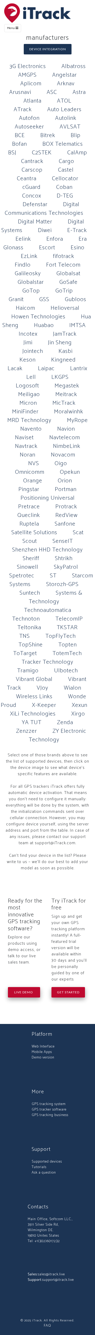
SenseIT (63, 541)
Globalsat (68, 273)
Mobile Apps (42, 1052)
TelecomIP (69, 619)
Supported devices (47, 1162)
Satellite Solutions (34, 532)
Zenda (65, 722)
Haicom (25, 308)
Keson (28, 360)
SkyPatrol (66, 567)
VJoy (42, 688)
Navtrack (26, 446)
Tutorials (39, 1167)
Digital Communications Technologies (44, 209)
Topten (67, 645)
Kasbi (66, 351)
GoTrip (64, 291)
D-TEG (65, 196)
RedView (66, 515)
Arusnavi (20, 92)
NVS (33, 463)
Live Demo (24, 992)
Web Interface (43, 1047)
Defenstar (35, 204)
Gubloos (75, 299)
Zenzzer (26, 731)
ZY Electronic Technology (57, 735)
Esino (77, 247)
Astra (79, 92)
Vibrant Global (34, 679)
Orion (65, 481)
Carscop (32, 170)
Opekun (70, 472)
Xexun (79, 705)
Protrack (66, 506)
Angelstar (64, 75)
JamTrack (65, 334)
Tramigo (28, 670)
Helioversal (65, 308)
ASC (52, 92)
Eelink (23, 239)
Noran (27, 455)
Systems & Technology (56, 597)
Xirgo (78, 714)
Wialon (72, 688)
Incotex (28, 334)
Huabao (44, 325)
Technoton (26, 619)
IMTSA (77, 325)
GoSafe (68, 282)
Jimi (27, 342)
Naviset (24, 437)
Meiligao (29, 394)
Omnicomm (29, 472)
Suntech (30, 593)
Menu (11, 28)
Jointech (32, 351)
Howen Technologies (38, 317)
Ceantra (26, 178)
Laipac (46, 368)
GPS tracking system (49, 1104)
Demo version (43, 1058)
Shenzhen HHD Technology (47, 550)
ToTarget (25, 653)
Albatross (73, 66)
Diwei (45, 230)
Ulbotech (66, 670)
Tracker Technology (47, 662)
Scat (78, 532)
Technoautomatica (47, 610)
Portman (66, 489)
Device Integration (47, 49)
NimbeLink (66, 446)
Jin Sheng (60, 342)
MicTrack (64, 403)
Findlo (23, 265)
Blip (75, 135)
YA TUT (31, 722)
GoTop (31, 291)
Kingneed (63, 360)
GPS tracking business (50, 1115)
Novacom (63, 455)
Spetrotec (21, 576)
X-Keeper (44, 705)
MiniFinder (25, 411)
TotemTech (67, 653)
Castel (66, 170)
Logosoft (27, 386)
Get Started (68, 992)
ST (53, 576)
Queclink (28, 515)
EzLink (29, 256)
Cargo (66, 161)
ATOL (64, 101)
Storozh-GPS (62, 584)
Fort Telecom (63, 265)
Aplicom (30, 83)
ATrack (23, 109)
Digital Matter (35, 222)
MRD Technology (29, 420)
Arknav (66, 83)
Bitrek (47, 135)
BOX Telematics (62, 144)
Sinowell (27, 567)
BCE (20, 135)
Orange (32, 481)
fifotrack (63, 256)
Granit (16, 299)
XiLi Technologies (33, 714)
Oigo (61, 463)
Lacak (15, 368)
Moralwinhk (68, 411)
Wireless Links (34, 696)
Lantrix (78, 368)
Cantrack (32, 161)
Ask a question (44, 1173)
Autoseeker (29, 127)
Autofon (29, 118)
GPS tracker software (49, 1110)
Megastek (67, 386)
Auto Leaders (64, 109)
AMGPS (27, 75)
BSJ (12, 152)
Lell (31, 377)
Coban (64, 187)
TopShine (30, 645)
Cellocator (65, 178)
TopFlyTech (60, 636)
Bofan (19, 144)
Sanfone (65, 524)
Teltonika (29, 627)
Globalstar (31, 282)
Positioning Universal (48, 498)
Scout (29, 541)
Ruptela (29, 524)
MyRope (77, 420)
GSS (44, 299)
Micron (28, 403)
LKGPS (60, 377)
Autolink (65, 118)
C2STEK (42, 152)
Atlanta (32, 101)
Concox (31, 196)
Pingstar (28, 489)
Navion (66, 429)
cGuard (31, 187)
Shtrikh (64, 558)
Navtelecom (64, 437)
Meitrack (66, 394)
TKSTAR (67, 627)
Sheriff (31, 558)
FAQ (47, 1326)
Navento (31, 429)
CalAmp (77, 152)
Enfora (54, 239)
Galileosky (28, 273)
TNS (24, 636)
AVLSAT (70, 127)
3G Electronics (28, 66)
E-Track (77, 230)
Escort (47, 247)
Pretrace (29, 506)
